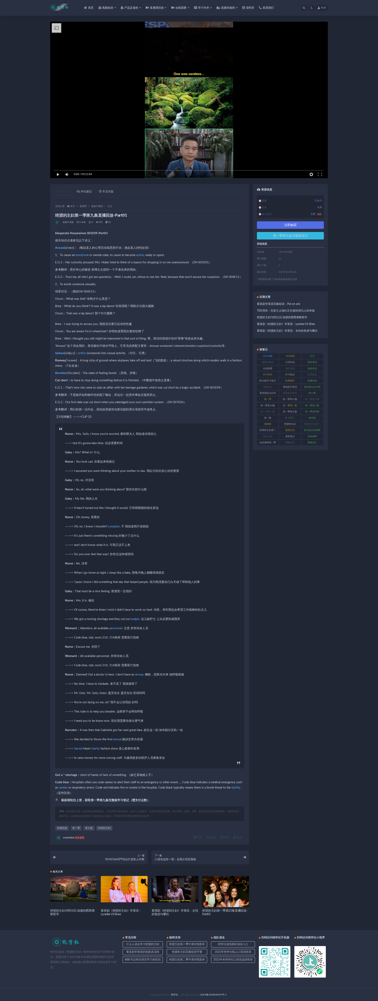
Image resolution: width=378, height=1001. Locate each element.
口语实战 (290, 362)
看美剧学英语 (290, 393)
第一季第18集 (267, 405)
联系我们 (268, 7)
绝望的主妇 (104, 828)
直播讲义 (267, 387)
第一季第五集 (290, 411)
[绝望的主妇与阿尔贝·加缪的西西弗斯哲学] (73, 889)
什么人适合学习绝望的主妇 (142, 944)
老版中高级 (97, 206)
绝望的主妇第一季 (312, 425)
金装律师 (312, 436)
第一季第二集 (268, 411)
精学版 (312, 418)
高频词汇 (312, 442)
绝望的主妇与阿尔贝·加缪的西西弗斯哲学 (282, 317)
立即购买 (290, 225)
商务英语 (312, 362)
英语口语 (267, 436)
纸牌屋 (267, 424)
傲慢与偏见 (268, 362)
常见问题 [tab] (107, 191)
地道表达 (312, 368)
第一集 (267, 418)
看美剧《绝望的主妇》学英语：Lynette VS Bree (286, 324)
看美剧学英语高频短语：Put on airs (278, 304)
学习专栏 (267, 374)
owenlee (73, 837)
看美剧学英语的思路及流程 (142, 952)
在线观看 (267, 368)
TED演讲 (290, 356)
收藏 (213, 837)
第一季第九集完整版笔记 (290, 235)
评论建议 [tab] (86, 191)
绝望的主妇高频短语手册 (187, 952)
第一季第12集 (290, 399)
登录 (323, 7)
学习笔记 (290, 374)
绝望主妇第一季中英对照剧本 (187, 944)
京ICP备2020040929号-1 (213, 995)
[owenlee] (57, 222)
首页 (91, 7)
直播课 (83, 206)
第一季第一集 (290, 405)
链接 (239, 837)
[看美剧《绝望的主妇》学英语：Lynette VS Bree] (124, 889)
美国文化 (290, 430)
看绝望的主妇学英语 (267, 394)
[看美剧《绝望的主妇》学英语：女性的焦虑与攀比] (175, 889)
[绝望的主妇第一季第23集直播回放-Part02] (225, 899)
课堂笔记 (290, 436)
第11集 (312, 393)
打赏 (199, 837)
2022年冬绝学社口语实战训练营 (233, 959)
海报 (226, 837)
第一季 (76, 828)
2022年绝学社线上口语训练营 (233, 952)
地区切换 (290, 368)
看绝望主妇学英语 (312, 388)
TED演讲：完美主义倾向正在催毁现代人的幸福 (286, 310)
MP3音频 (267, 356)
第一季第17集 (312, 399)
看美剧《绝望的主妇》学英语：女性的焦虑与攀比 (287, 330)
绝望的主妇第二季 (267, 431)
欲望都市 (290, 380)
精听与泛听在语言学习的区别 (143, 959)
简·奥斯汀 (290, 418)
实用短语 (312, 374)
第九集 (89, 828)
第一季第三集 (312, 405)
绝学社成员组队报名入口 (233, 944)
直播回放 (62, 828)
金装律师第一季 (267, 442)
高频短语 (290, 442)
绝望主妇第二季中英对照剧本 (187, 959)
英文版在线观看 (312, 430)
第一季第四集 (312, 411)
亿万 (312, 356)
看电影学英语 (290, 387)
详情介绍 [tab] (64, 191)
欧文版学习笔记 (267, 380)
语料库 (250, 7)
